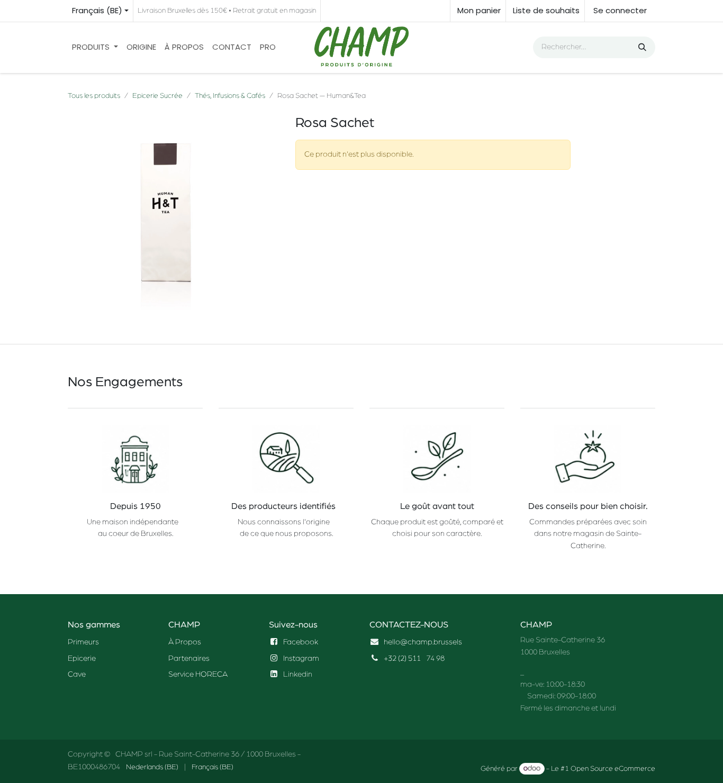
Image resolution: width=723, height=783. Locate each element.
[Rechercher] (641, 47)
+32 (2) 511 (402, 658)
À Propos (184, 642)
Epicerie (82, 658)
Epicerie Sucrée (157, 95)
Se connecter (620, 10)
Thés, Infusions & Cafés (230, 95)
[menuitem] (95, 47)
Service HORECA (198, 674)
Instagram (301, 658)
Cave (77, 674)
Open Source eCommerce (613, 768)
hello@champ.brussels (423, 642)
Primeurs (83, 642)
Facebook (300, 642)
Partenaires (189, 658)
